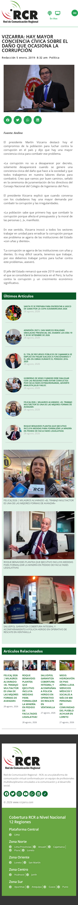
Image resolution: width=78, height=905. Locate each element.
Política (54, 57)
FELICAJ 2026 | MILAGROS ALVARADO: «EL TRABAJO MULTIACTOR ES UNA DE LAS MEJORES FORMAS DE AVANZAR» (48, 404)
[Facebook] (6, 793)
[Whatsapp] (32, 793)
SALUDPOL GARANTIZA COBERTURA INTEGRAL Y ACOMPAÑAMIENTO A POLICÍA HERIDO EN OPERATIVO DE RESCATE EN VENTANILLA (35, 629)
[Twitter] (12, 793)
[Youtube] (25, 793)
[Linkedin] (38, 793)
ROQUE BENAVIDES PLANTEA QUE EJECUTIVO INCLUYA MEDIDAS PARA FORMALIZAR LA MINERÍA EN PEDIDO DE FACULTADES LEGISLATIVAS (48, 428)
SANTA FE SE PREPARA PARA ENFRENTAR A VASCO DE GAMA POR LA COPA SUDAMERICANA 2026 (47, 307)
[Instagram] (19, 793)
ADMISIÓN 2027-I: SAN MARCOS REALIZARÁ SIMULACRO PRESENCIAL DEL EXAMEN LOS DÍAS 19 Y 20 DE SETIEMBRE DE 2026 (48, 332)
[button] (8, 120)
